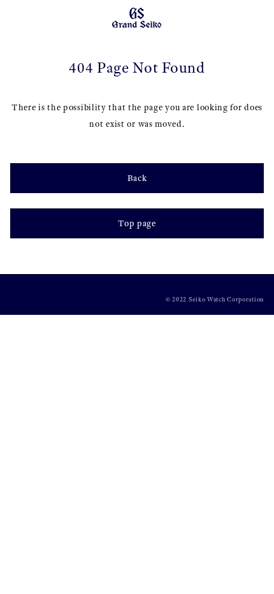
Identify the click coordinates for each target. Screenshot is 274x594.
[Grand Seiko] (136, 17)
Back (137, 178)
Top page (137, 223)
